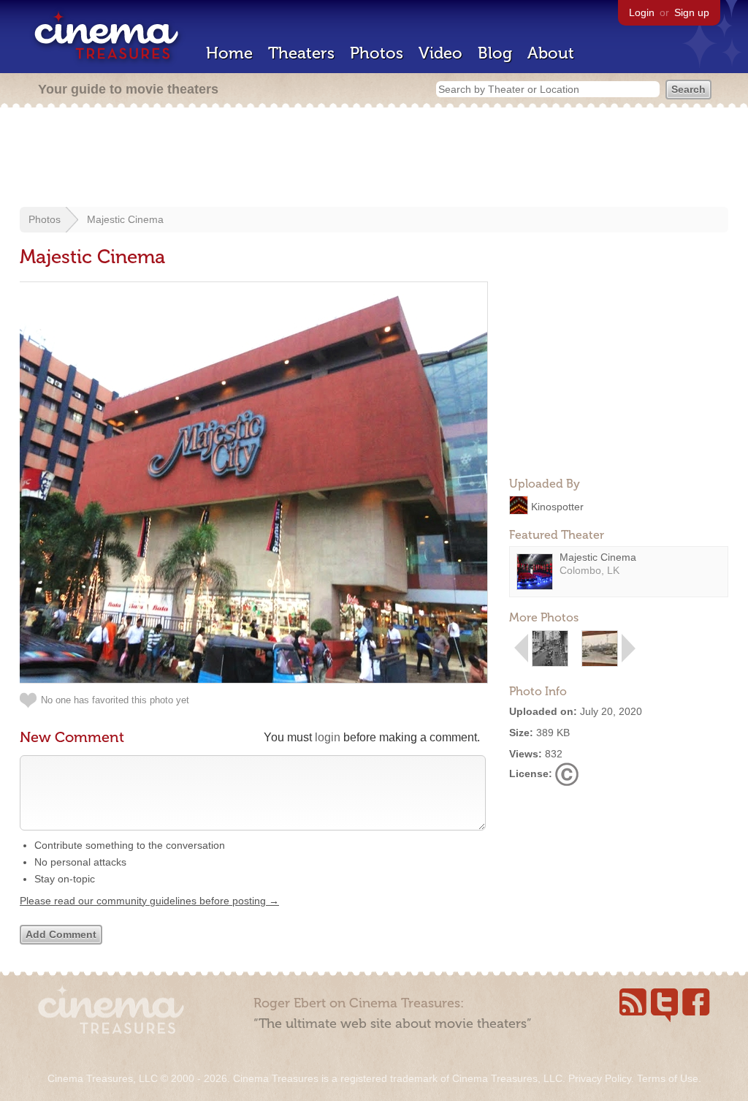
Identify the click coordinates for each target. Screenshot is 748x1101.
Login (641, 12)
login (327, 737)
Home (229, 53)
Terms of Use (667, 1078)
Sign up (691, 12)
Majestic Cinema (125, 219)
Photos (376, 53)
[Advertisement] (374, 159)
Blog (495, 53)
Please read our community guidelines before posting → (149, 901)
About (550, 53)
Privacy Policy (599, 1078)
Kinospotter (557, 506)
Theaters (301, 53)
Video (440, 53)
